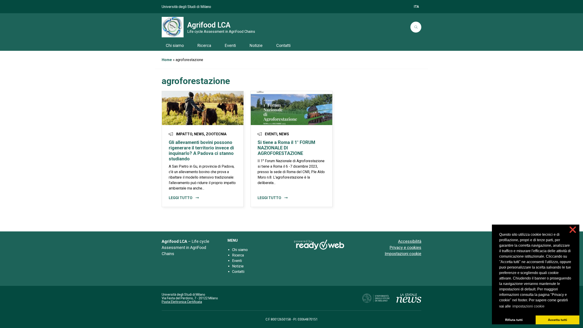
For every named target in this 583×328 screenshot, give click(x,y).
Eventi (237, 261)
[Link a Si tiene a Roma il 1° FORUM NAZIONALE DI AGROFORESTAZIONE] (291, 108)
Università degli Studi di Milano (186, 7)
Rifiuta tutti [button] (514, 320)
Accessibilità (409, 241)
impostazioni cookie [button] (528, 306)
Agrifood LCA (208, 25)
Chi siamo (240, 250)
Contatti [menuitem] (283, 45)
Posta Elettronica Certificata (182, 302)
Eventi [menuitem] (230, 45)
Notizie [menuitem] (256, 45)
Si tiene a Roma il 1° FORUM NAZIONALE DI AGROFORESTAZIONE (286, 148)
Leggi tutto (181, 198)
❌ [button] (572, 230)
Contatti (238, 271)
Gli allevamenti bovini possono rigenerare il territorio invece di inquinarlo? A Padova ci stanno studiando (201, 150)
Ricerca (238, 255)
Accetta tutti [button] (557, 320)
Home (167, 60)
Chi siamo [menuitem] (175, 45)
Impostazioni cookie (403, 253)
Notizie (238, 266)
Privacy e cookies (405, 247)
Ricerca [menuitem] (204, 45)
